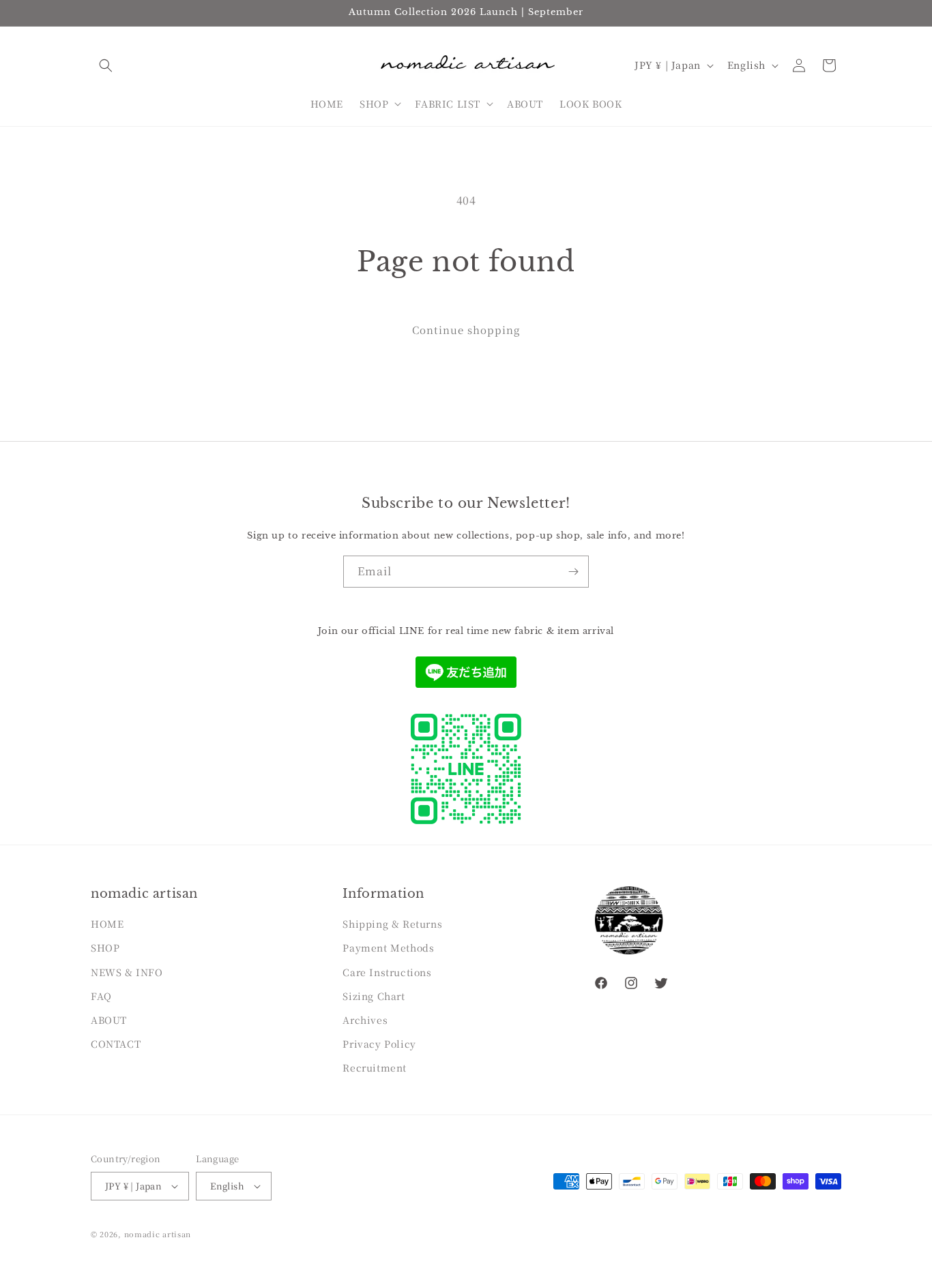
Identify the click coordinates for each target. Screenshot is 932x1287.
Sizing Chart (374, 996)
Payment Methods (388, 947)
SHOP (105, 947)
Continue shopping (466, 329)
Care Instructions (387, 972)
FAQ (101, 996)
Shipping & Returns (392, 923)
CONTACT (116, 1043)
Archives (365, 1020)
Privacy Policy (379, 1043)
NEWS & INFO (127, 972)
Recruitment (375, 1067)
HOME (107, 923)
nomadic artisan (158, 1233)
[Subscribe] (573, 572)
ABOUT (109, 1020)
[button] (106, 65)
